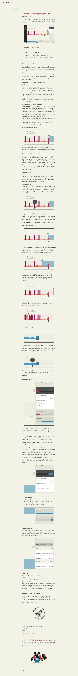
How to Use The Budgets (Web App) (36, 13)
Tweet (24, 670)
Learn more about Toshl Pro (28, 636)
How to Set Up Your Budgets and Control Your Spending (39, 640)
